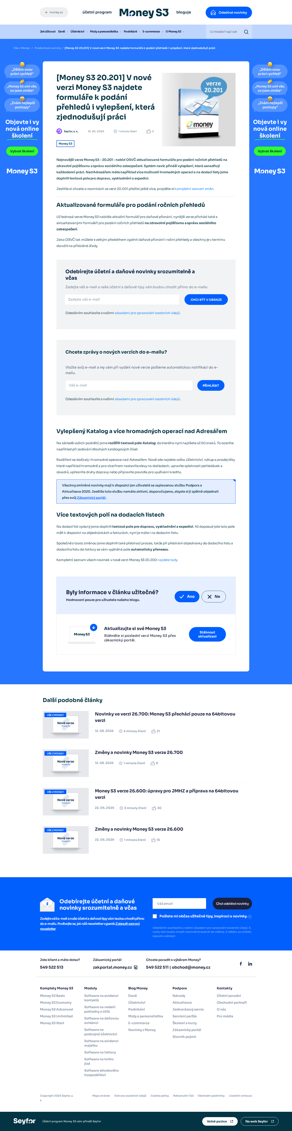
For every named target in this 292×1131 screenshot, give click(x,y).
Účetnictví (77, 31)
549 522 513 (51, 967)
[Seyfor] (24, 1121)
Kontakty (224, 988)
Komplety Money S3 (56, 988)
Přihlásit (211, 386)
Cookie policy (160, 1095)
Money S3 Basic (52, 996)
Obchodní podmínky (211, 1095)
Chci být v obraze (206, 300)
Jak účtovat (48, 31)
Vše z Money (21, 48)
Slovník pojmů (184, 1037)
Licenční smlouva (240, 1095)
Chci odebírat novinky (232, 904)
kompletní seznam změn (194, 189)
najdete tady (167, 560)
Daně (61, 31)
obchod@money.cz (191, 967)
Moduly (90, 988)
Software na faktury (100, 1052)
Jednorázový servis (188, 1009)
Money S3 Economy (55, 1002)
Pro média (225, 1016)
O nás (221, 1009)
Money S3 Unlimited (56, 1016)
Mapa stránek (101, 1095)
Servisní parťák (185, 1016)
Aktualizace (182, 1002)
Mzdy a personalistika (104, 31)
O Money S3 (173, 31)
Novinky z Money (142, 1030)
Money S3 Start (52, 1023)
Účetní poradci (229, 996)
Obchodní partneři (232, 1002)
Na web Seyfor (256, 1121)
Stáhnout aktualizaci (207, 634)
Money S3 (65, 143)
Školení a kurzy (185, 1023)
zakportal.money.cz (112, 967)
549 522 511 (157, 967)
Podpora (180, 988)
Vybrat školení (22, 151)
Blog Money (138, 988)
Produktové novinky (48, 48)
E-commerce (151, 31)
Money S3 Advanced (56, 1009)
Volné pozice (217, 1121)
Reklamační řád (183, 1095)
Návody (179, 996)
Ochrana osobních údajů (130, 1095)
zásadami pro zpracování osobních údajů (147, 313)
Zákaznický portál (91, 498)
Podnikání (130, 31)
